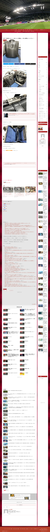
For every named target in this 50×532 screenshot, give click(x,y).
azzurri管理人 (11, 509)
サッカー (42, 84)
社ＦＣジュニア (43, 120)
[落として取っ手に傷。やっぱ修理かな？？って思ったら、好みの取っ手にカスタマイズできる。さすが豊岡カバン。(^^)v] (8, 189)
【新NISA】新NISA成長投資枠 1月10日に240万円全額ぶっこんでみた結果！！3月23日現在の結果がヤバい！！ (18, 225)
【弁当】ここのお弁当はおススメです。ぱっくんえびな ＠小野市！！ (13, 259)
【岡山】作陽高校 (43, 108)
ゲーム (42, 60)
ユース (43, 106)
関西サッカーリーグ (43, 101)
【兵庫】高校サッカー (43, 111)
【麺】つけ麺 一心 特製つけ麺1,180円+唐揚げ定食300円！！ (12, 224)
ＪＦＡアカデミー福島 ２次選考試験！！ (10, 271)
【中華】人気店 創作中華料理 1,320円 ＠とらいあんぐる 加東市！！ (14, 258)
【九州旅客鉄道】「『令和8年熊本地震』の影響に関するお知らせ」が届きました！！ (13, 241)
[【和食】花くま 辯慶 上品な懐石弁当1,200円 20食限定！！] (30, 189)
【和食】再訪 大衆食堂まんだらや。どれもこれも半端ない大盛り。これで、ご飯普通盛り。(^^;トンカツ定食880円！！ (19, 260)
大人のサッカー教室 (43, 86)
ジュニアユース (43, 118)
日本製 (12, 290)
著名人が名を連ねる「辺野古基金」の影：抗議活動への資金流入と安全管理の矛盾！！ (15, 269)
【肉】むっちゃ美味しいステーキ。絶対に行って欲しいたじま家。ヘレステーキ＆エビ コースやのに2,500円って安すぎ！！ (20, 272)
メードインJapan (8, 290)
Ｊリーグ (43, 96)
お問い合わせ (45, 529)
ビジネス (42, 74)
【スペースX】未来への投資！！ (7, 243)
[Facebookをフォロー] (10, 513)
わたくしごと (42, 77)
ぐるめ (42, 62)
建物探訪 (42, 79)
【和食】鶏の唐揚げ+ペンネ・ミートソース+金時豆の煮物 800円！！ (13, 230)
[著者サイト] (9, 513)
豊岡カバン (5, 290)
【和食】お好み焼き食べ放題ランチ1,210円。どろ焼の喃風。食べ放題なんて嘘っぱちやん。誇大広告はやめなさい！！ (19, 253)
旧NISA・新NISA (42, 529)
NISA (42, 67)
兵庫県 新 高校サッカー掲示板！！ (9, 255)
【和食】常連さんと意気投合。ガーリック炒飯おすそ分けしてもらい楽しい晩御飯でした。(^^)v (16, 228)
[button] (46, 378)
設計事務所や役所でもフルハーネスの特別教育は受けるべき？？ (13, 270)
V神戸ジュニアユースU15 (43, 113)
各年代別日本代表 (43, 94)
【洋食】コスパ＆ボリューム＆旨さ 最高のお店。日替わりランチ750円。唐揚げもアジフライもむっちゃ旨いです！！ (19, 231)
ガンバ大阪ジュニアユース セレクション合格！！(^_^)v (12, 274)
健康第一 (42, 72)
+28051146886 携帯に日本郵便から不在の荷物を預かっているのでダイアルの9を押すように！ (15, 236)
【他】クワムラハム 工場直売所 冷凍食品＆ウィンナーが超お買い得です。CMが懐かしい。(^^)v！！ (17, 275)
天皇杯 (43, 91)
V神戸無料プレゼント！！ (8, 252)
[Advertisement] (19, 35)
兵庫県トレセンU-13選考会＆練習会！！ (10, 262)
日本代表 (43, 89)
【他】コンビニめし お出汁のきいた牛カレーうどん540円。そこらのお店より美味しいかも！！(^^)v (17, 229)
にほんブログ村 (8, 182)
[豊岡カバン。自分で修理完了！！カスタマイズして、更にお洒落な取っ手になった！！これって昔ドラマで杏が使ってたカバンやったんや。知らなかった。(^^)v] (19, 189)
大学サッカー (43, 103)
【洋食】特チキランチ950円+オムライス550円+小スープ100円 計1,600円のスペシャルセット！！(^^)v (17, 223)
